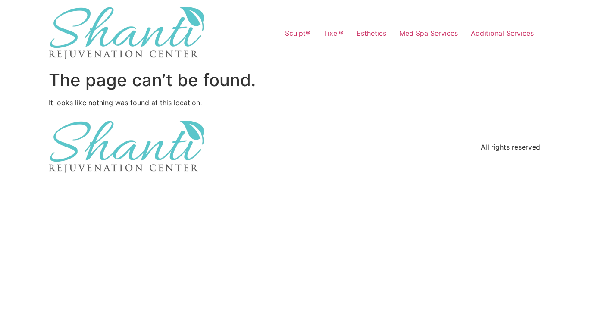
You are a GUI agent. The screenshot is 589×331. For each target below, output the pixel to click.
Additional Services (502, 33)
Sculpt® (297, 33)
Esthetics (371, 33)
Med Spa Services (428, 33)
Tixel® (333, 33)
